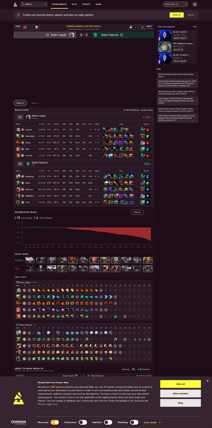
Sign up (177, 15)
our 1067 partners (55, 387)
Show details (150, 422)
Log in (191, 15)
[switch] (83, 422)
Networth (137, 212)
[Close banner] (208, 381)
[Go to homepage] (15, 4)
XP (148, 212)
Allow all (180, 384)
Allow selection (180, 393)
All (195, 27)
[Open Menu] (194, 4)
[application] (84, 235)
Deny (180, 403)
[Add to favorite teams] (47, 35)
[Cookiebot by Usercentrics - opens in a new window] (18, 422)
